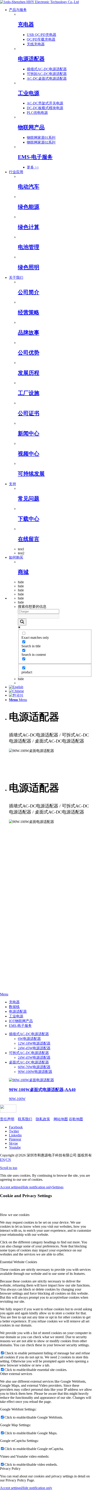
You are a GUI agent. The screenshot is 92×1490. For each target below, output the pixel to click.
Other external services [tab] (16, 1374)
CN (8, 1160)
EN (2, 1160)
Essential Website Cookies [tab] (18, 1262)
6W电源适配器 (29, 1039)
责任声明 (7, 1119)
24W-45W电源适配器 (34, 1048)
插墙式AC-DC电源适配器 (29, 1034)
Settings (57, 1187)
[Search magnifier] (22, 622)
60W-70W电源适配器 (34, 1067)
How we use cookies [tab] (14, 1215)
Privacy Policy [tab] (10, 1468)
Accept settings (10, 1187)
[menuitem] (50, 89)
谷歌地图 (76, 1119)
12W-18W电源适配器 (34, 1043)
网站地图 (61, 1119)
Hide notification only (36, 1187)
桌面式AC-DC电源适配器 (29, 1062)
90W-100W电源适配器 (35, 1072)
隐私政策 (43, 1119)
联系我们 (25, 1119)
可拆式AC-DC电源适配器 (29, 1053)
